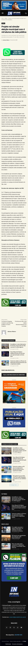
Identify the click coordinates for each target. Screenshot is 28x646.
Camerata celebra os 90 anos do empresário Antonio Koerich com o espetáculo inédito (18, 362)
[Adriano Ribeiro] (4, 332)
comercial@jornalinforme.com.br (17, 617)
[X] (11, 44)
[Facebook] (7, 44)
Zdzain (24, 641)
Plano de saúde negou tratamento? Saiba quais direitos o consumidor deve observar (18, 545)
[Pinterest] (14, 44)
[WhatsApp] (18, 44)
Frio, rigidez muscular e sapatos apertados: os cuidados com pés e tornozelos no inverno (17, 529)
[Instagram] (10, 627)
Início (2, 18)
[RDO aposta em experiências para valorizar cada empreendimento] (6, 538)
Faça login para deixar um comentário (14, 374)
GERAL (6, 18)
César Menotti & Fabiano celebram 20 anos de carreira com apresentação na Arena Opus (19, 459)
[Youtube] (21, 627)
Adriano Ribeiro (6, 40)
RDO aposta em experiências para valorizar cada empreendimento (19, 537)
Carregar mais (13, 484)
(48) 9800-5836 (18, 634)
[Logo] (14, 13)
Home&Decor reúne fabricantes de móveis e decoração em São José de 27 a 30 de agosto (18, 346)
